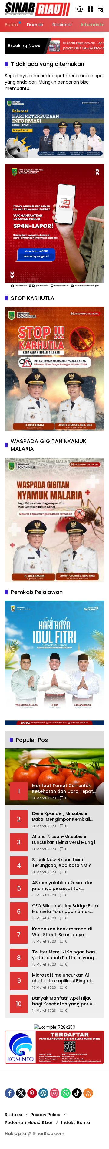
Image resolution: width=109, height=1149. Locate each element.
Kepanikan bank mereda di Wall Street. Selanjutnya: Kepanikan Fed (62, 932)
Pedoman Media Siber (29, 1123)
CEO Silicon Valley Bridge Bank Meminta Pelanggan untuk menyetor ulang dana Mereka (65, 909)
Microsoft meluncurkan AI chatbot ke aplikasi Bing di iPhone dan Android (61, 978)
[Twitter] (21, 1093)
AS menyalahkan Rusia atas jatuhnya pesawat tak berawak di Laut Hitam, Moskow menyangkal (63, 886)
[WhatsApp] (66, 1093)
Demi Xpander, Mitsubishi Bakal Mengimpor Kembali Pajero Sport (61, 817)
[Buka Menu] (90, 9)
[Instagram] (54, 1093)
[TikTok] (77, 1093)
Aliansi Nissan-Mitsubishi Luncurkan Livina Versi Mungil (63, 840)
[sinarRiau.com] (37, 9)
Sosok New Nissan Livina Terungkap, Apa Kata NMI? (61, 863)
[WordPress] (43, 1093)
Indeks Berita (75, 1123)
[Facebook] (10, 1093)
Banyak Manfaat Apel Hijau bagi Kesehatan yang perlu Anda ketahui (62, 1001)
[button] (80, 9)
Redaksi (13, 1115)
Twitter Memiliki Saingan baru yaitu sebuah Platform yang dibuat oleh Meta (64, 955)
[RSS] (88, 1093)
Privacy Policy (45, 1115)
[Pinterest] (32, 1093)
